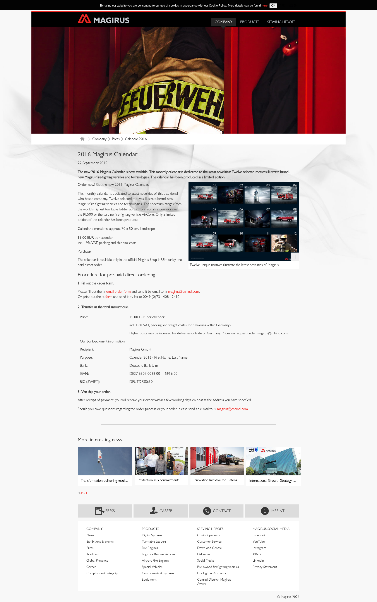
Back (84, 493)
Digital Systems (152, 535)
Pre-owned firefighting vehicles (218, 567)
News (90, 535)
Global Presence (97, 560)
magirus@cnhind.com (183, 291)
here (264, 5)
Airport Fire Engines (155, 560)
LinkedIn (258, 560)
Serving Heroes (281, 22)
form (108, 297)
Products (249, 22)
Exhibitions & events (100, 542)
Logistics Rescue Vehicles (158, 554)
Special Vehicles (152, 567)
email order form (118, 291)
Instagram (259, 548)
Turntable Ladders (154, 542)
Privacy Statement (265, 567)
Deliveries (203, 554)
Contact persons (208, 535)
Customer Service (209, 542)
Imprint (277, 511)
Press (116, 139)
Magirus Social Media (271, 529)
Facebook (259, 535)
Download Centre (209, 548)
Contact (222, 511)
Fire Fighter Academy (211, 573)
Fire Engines (150, 548)
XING (257, 554)
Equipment (149, 579)
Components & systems (158, 573)
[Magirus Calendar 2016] (243, 221)
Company (223, 22)
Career (165, 511)
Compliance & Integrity (102, 573)
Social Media (205, 560)
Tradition (92, 554)
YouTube (259, 542)
